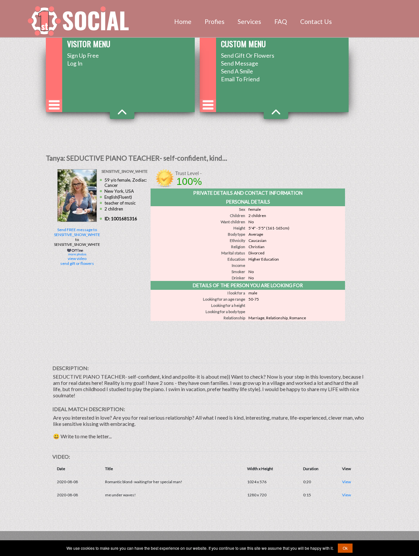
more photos (76, 254)
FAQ (280, 21)
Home (182, 21)
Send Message (239, 63)
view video (77, 258)
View (346, 481)
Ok (345, 548)
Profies (215, 21)
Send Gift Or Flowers (247, 55)
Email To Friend (240, 79)
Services (249, 21)
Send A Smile (237, 71)
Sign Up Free (83, 55)
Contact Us (316, 21)
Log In (74, 63)
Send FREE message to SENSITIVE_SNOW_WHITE (77, 232)
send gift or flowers (77, 263)
